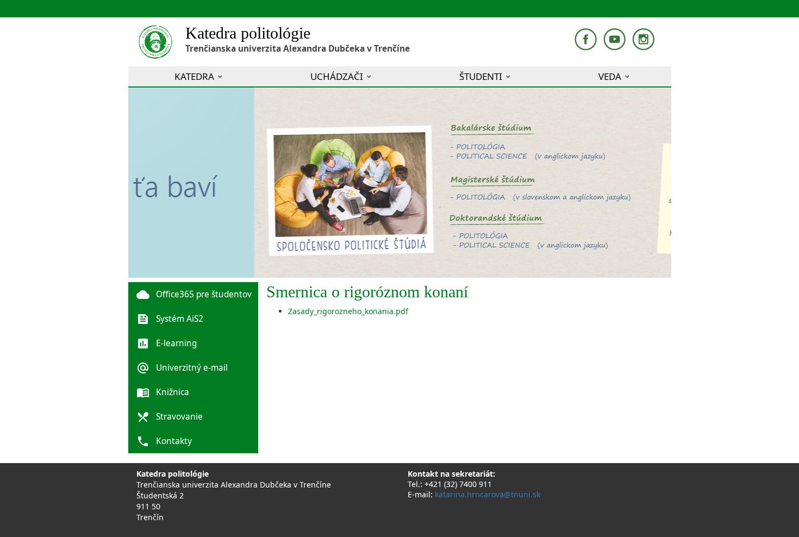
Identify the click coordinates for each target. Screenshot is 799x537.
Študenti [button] (480, 76)
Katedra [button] (194, 76)
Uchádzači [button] (336, 76)
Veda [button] (609, 76)
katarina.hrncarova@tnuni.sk (487, 494)
